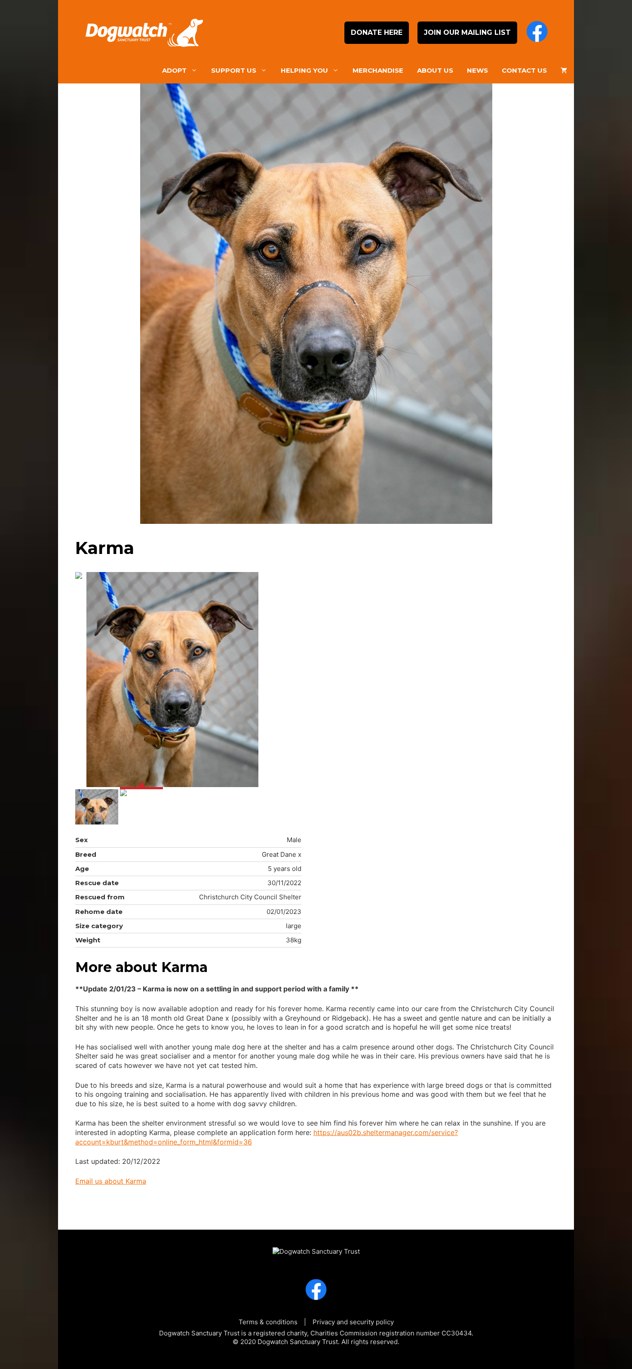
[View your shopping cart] (564, 70)
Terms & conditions (268, 1322)
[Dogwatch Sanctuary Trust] (316, 1247)
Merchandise (378, 70)
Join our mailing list (467, 32)
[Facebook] (537, 32)
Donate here (376, 32)
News (477, 70)
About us (435, 70)
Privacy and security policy (353, 1322)
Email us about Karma (110, 1181)
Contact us (524, 70)
